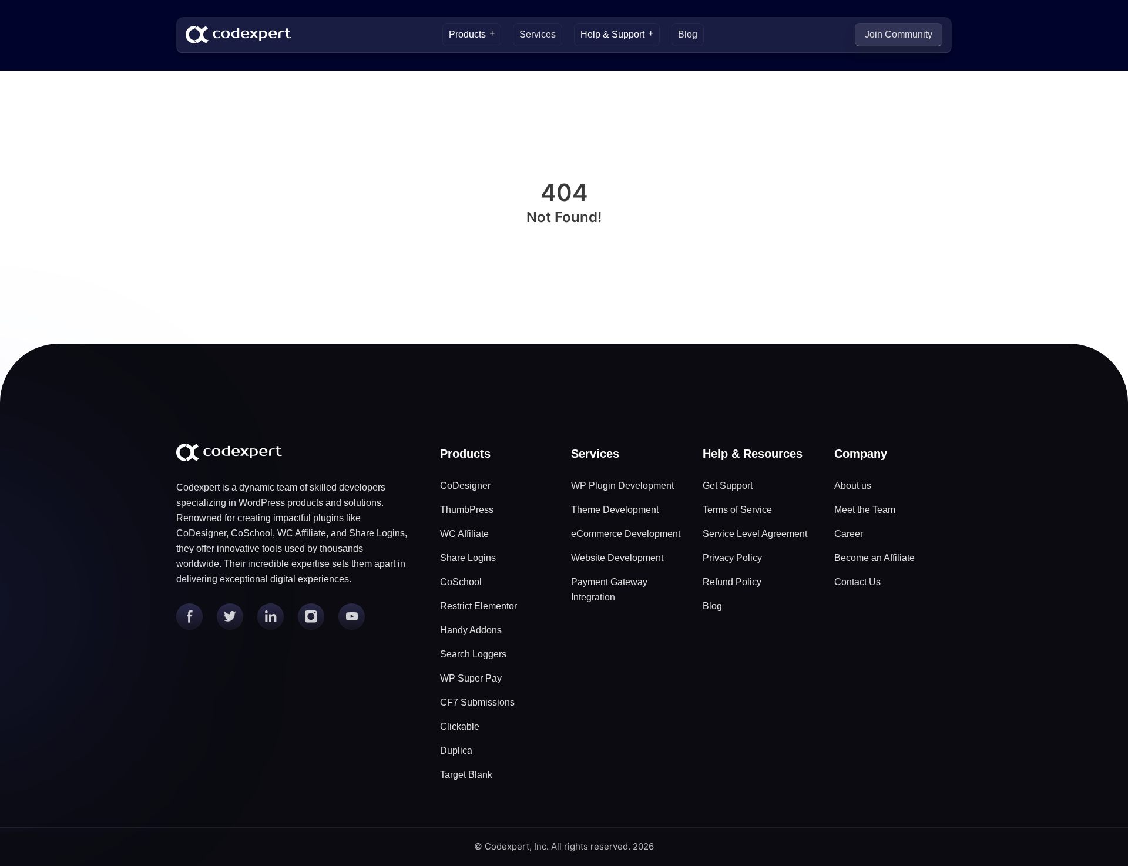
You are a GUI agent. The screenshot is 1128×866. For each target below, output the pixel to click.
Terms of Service (737, 510)
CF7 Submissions (477, 702)
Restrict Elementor (478, 606)
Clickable (459, 726)
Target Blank (466, 775)
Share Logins (468, 558)
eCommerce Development (625, 534)
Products (467, 34)
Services (537, 34)
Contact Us (857, 582)
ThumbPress (467, 510)
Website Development (617, 558)
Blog (687, 34)
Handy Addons (471, 630)
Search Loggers (473, 654)
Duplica (456, 751)
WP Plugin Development (622, 486)
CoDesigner (465, 486)
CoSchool (461, 582)
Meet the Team (864, 510)
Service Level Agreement (755, 534)
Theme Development (615, 510)
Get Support (728, 486)
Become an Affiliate (874, 558)
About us (852, 486)
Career (848, 534)
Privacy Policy (732, 558)
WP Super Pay (471, 678)
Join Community (898, 34)
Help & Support (612, 34)
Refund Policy (732, 582)
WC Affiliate (464, 534)
